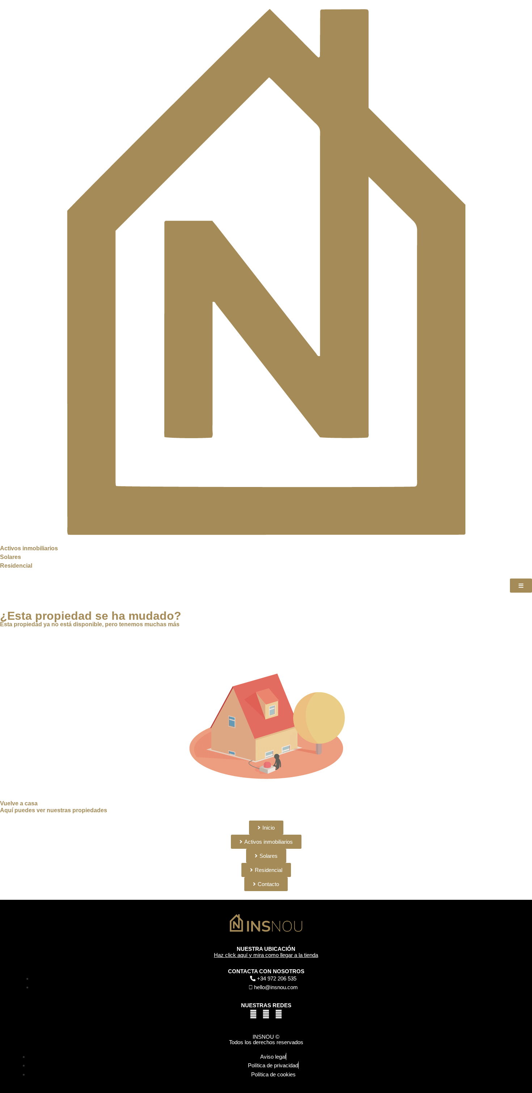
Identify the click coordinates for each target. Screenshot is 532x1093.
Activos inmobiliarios (29, 548)
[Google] (253, 1014)
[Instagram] (278, 1014)
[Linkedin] (266, 1014)
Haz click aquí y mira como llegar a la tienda (266, 955)
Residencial (16, 566)
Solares (10, 557)
